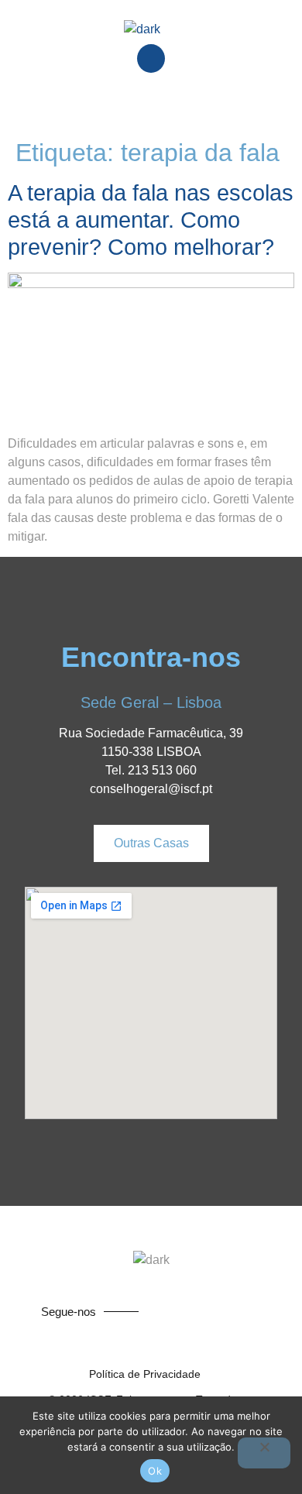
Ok (155, 1471)
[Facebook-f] (187, 1311)
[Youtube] (216, 1311)
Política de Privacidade (145, 1374)
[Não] (264, 1452)
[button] (151, 104)
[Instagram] (246, 1311)
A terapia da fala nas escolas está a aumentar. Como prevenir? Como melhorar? (150, 219)
